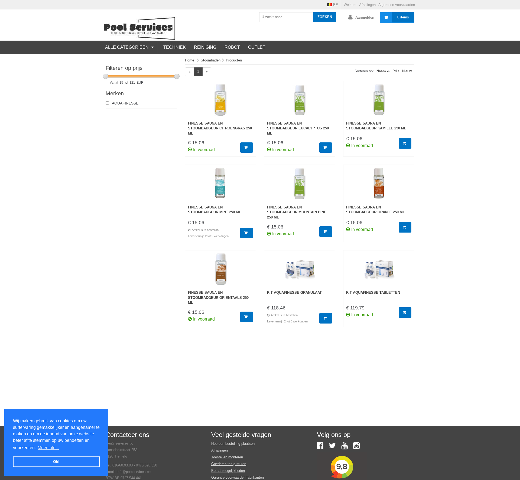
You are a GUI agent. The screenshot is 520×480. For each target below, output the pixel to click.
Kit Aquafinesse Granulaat (294, 292)
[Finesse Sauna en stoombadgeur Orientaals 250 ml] (220, 271)
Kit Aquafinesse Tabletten (373, 292)
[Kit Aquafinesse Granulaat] (299, 271)
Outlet (256, 47)
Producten (234, 60)
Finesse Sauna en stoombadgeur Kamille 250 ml (376, 125)
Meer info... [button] (48, 447)
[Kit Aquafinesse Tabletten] (378, 271)
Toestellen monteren (227, 457)
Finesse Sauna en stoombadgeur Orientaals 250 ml (218, 297)
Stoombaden (210, 60)
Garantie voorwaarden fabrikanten (237, 477)
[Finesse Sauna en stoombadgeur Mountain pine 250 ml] (299, 186)
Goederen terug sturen (228, 464)
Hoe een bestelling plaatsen (233, 444)
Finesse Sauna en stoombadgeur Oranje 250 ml (375, 209)
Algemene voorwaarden (396, 5)
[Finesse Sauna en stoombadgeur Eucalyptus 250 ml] (299, 102)
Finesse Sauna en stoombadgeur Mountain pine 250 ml (296, 212)
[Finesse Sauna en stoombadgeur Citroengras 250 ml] (220, 102)
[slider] (105, 76)
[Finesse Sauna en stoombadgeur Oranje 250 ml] (378, 186)
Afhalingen (367, 5)
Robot (232, 47)
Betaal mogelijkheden (228, 471)
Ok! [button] (56, 461)
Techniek (174, 47)
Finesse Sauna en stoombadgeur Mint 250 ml (214, 209)
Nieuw (407, 71)
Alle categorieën (127, 47)
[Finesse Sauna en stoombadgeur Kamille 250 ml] (378, 102)
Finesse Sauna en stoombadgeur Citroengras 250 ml (220, 128)
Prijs (395, 71)
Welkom (350, 5)
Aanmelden (364, 17)
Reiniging (205, 47)
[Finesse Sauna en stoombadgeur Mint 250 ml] (220, 186)
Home (189, 60)
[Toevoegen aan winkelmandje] (246, 147)
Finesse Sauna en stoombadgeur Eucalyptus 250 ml (298, 128)
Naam (381, 71)
